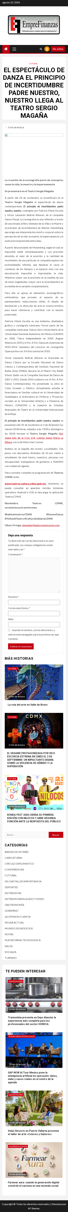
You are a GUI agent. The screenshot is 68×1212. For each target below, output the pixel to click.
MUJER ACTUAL (14, 922)
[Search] (41, 49)
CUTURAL (33, 63)
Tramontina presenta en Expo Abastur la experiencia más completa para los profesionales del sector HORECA (32, 1021)
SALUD (9, 946)
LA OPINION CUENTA (18, 916)
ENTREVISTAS (13, 893)
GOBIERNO (11, 910)
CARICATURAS (13, 857)
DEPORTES (11, 887)
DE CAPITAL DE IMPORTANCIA (23, 881)
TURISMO (11, 957)
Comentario (15, 554)
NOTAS (9, 934)
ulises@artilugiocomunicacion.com (41, 525)
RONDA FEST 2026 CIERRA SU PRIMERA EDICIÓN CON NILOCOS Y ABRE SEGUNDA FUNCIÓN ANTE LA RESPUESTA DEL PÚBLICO (34, 818)
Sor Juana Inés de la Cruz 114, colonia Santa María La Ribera (34, 438)
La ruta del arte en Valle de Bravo (27, 704)
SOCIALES (10, 951)
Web (10, 619)
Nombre (13, 596)
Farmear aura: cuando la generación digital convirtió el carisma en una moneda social (33, 1184)
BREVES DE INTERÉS (16, 851)
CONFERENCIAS (14, 869)
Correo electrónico (19, 607)
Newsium (57, 1204)
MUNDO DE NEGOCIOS (19, 928)
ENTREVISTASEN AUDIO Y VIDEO (24, 898)
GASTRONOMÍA (14, 904)
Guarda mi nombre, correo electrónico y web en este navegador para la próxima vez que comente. (33, 634)
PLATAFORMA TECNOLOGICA (23, 940)
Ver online (58, 49)
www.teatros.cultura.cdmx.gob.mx (25, 483)
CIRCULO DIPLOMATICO (19, 863)
